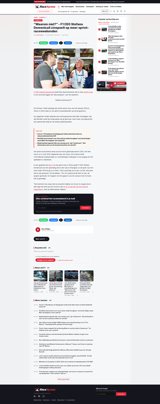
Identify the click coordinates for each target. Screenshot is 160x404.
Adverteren (46, 400)
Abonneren (120, 83)
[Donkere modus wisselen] (114, 11)
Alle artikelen (45, 11)
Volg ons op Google (82, 43)
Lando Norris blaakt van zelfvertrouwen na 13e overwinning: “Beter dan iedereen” (86, 1)
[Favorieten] (121, 11)
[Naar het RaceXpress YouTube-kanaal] (111, 86)
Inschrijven (85, 208)
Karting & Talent (102, 6)
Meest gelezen (103, 22)
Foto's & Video (115, 6)
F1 (59, 6)
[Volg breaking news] (110, 11)
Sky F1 (51, 165)
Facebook (53, 43)
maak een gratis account (65, 260)
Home (36, 17)
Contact (53, 400)
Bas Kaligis (40, 35)
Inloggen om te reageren (45, 260)
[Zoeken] (117, 11)
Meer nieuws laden (63, 379)
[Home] (45, 6)
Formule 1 (42, 17)
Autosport (90, 6)
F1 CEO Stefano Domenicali (44, 92)
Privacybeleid (70, 400)
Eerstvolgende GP (63, 11)
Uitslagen (83, 11)
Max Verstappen (67, 6)
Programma (74, 11)
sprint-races (88, 92)
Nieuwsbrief (61, 400)
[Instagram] (43, 396)
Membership (37, 400)
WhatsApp (43, 43)
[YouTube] (35, 396)
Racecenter (80, 6)
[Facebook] (39, 396)
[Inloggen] (124, 11)
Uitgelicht (115, 22)
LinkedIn (68, 43)
